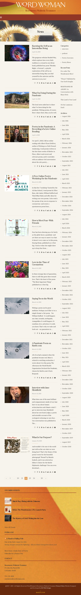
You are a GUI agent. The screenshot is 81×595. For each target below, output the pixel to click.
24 (34, 478)
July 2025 (65, 170)
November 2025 (67, 152)
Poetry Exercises (67, 58)
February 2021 (67, 371)
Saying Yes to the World (42, 299)
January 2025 (66, 192)
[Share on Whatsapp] (52, 83)
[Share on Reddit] (48, 83)
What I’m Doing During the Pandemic (44, 94)
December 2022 (67, 290)
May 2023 (65, 268)
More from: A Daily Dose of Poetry (16, 551)
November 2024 (67, 201)
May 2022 (65, 322)
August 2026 (66, 116)
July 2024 (65, 219)
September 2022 (67, 304)
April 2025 (65, 179)
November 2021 (67, 344)
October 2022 (66, 299)
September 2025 (67, 161)
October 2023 (66, 250)
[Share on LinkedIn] (43, 83)
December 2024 (67, 197)
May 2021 (65, 357)
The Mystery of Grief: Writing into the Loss (28, 518)
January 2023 (66, 286)
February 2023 (67, 281)
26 (42, 478)
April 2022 (65, 326)
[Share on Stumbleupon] (50, 83)
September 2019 (67, 438)
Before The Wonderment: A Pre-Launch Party (29, 510)
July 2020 (65, 402)
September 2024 (67, 210)
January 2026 (66, 148)
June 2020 (65, 406)
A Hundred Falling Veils (14, 539)
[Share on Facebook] (37, 83)
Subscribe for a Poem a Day (14, 553)
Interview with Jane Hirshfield (40, 389)
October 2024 (66, 206)
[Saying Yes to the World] (17, 306)
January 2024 (66, 237)
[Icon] (17, 53)
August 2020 (66, 397)
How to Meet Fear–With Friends (42, 221)
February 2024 (67, 232)
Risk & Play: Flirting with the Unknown (26, 501)
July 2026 (65, 121)
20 (18, 478)
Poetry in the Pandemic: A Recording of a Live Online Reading (44, 129)
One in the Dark (10, 542)
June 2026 (65, 125)
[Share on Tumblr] (45, 83)
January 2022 (66, 335)
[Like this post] (35, 83)
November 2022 (67, 295)
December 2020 (67, 380)
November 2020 (67, 384)
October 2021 (66, 348)
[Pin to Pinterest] (41, 83)
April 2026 (65, 134)
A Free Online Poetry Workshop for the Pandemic (44, 177)
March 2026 (66, 139)
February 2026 (67, 143)
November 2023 (67, 246)
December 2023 (67, 241)
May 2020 (65, 411)
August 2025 (66, 165)
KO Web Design (46, 588)
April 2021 (65, 362)
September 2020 (67, 393)
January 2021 (66, 375)
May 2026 (65, 130)
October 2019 (66, 433)
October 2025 (66, 156)
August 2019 (66, 442)
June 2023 (65, 264)
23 (30, 478)
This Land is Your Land (68, 100)
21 (22, 478)
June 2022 (65, 317)
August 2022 (66, 308)
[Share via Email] (55, 83)
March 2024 (66, 228)
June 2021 (65, 353)
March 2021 (66, 366)
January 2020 (66, 424)
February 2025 (67, 188)
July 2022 (65, 313)
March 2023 (66, 277)
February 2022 (67, 331)
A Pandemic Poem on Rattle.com (41, 344)
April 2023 (65, 273)
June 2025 (65, 174)
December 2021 (67, 339)
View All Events (10, 527)
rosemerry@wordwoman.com (14, 579)
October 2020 (66, 389)
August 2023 (66, 255)
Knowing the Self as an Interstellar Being (42, 47)
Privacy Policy (60, 586)
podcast (64, 53)
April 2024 (65, 223)
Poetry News (66, 62)
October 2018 (66, 447)
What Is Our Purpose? (42, 437)
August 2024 (66, 214)
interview (65, 49)
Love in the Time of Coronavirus (40, 263)
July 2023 (65, 259)
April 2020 (65, 415)
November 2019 (67, 429)
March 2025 (66, 183)
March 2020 (66, 420)
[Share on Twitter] (39, 83)
